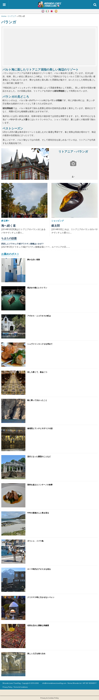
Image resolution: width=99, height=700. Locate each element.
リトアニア (12, 16)
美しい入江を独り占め (36, 653)
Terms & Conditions (21, 687)
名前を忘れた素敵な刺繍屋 (38, 625)
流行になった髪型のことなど (39, 456)
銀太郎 (55, 225)
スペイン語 (56, 11)
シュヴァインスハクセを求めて (40, 344)
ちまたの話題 (9, 238)
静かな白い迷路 (33, 259)
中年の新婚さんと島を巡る (38, 513)
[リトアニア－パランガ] (25, 164)
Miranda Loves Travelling (12, 683)
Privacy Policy (7, 687)
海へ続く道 (8, 225)
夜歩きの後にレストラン (37, 287)
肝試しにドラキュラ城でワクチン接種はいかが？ (22, 243)
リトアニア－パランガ (73, 151)
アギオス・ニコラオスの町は (39, 315)
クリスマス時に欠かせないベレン (40, 597)
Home (3, 16)
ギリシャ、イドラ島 (35, 541)
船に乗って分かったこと (37, 400)
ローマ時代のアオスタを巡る (39, 569)
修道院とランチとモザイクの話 (40, 428)
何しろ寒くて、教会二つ (37, 372)
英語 (42, 11)
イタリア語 (47, 11)
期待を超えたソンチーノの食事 (40, 484)
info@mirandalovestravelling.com (54, 683)
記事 (6, 220)
